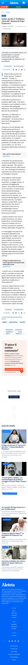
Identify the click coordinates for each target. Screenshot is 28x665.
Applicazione (14, 626)
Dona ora (3, 7)
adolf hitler (5, 464)
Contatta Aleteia (14, 657)
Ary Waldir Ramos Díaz (20, 26)
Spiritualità (14, 615)
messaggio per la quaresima (9, 493)
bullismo (4, 322)
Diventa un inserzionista (14, 654)
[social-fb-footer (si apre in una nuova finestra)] (12, 641)
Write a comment (14, 397)
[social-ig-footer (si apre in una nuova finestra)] (18, 641)
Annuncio (14, 628)
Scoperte (14, 617)
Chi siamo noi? (14, 648)
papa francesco (13, 322)
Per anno (14, 635)
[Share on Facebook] (13, 69)
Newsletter (14, 624)
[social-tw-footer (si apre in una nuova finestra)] (15, 641)
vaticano (8, 12)
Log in (19, 391)
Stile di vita (14, 613)
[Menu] (5, 3)
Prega (17, 7)
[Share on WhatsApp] (24, 69)
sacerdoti (22, 322)
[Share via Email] (21, 69)
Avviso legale (14, 651)
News (3, 12)
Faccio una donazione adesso (13, 369)
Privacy (14, 660)
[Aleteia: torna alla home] (14, 2)
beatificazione (6, 431)
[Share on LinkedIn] (16, 69)
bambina (5, 547)
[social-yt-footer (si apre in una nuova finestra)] (9, 641)
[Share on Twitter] (19, 69)
